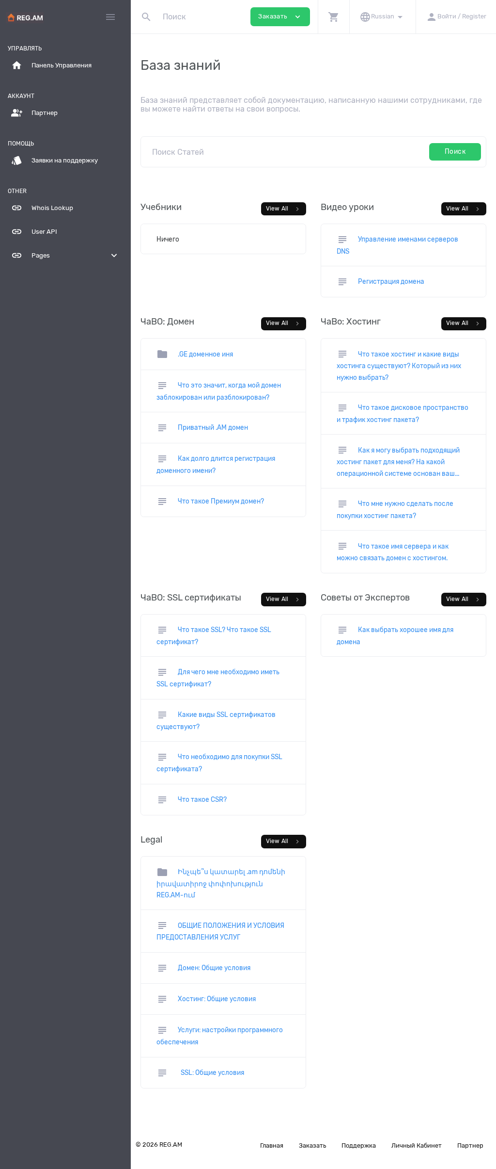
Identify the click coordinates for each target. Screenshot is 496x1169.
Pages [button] (65, 255)
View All (284, 209)
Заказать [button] (280, 16)
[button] (333, 16)
